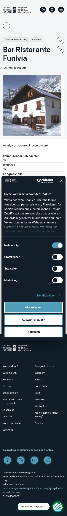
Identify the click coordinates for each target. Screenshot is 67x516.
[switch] (57, 257)
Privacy (7, 386)
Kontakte (8, 379)
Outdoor (7, 416)
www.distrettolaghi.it (13, 492)
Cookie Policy (10, 392)
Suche (52, 10)
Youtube (34, 460)
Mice (37, 392)
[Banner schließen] (61, 181)
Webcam (40, 372)
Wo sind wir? (10, 372)
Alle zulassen (33, 307)
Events (38, 379)
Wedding (40, 399)
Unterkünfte (6, 25)
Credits (39, 423)
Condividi (60, 40)
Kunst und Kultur (12, 423)
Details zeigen (46, 295)
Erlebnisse (8, 409)
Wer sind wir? (10, 366)
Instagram (20, 460)
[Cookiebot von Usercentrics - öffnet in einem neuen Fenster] (39, 180)
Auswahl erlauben (33, 319)
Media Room (42, 406)
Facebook (7, 460)
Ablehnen (33, 331)
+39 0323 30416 (15, 484)
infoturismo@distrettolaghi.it (18, 488)
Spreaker (47, 460)
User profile (43, 10)
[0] (60, 49)
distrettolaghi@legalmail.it (49, 488)
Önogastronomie (44, 366)
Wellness (8, 429)
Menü (61, 10)
